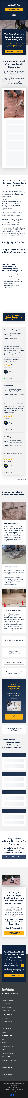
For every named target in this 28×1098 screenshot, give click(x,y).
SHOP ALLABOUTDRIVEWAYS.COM (10, 1060)
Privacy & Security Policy (9, 1089)
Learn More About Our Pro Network (14, 933)
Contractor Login (13, 1091)
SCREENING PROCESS (7, 1021)
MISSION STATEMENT (7, 1053)
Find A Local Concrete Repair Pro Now (14, 857)
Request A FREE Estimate (14, 51)
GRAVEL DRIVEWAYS (7, 1007)
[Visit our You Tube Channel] (10, 1095)
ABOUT (4, 1039)
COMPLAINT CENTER (7, 1028)
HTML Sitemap (19, 1089)
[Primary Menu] (14, 15)
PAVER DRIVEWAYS (6, 1004)
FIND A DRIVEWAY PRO (8, 1064)
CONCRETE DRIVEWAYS (8, 1000)
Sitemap (9, 1087)
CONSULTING (5, 1071)
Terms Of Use (16, 1087)
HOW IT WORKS (6, 1018)
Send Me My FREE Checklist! (14, 975)
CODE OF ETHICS (6, 1025)
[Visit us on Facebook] (13, 1095)
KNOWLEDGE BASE (7, 1067)
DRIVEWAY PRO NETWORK (8, 1011)
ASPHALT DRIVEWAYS (7, 997)
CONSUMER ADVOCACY (8, 1046)
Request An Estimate (14, 9)
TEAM (3, 1050)
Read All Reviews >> (21, 479)
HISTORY (4, 1043)
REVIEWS (4, 1032)
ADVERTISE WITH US (7, 1074)
